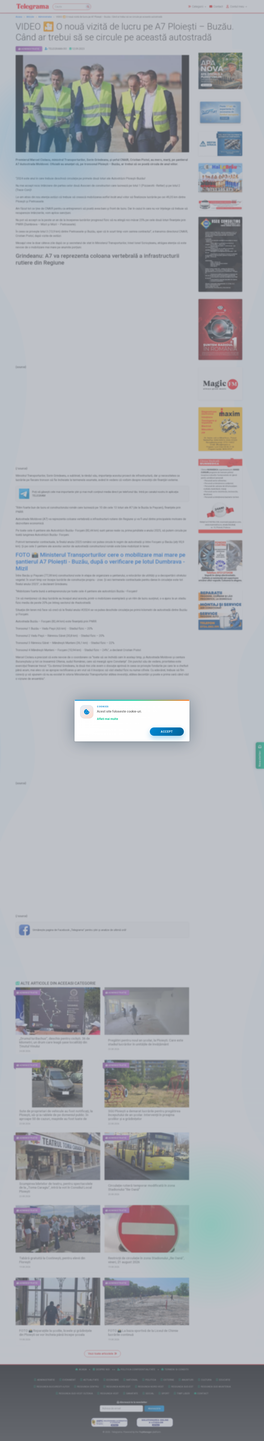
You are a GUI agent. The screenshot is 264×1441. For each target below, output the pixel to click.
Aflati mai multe (107, 719)
